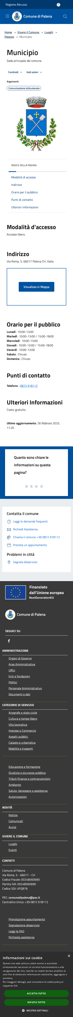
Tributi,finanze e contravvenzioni (29, 778)
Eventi (13, 850)
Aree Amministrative (22, 664)
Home (8, 32)
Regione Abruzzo (16, 4)
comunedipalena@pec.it (24, 897)
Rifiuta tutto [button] (36, 1002)
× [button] (68, 956)
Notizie (13, 815)
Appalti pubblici (18, 736)
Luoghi (49, 32)
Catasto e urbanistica (22, 742)
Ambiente (15, 784)
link (15, 985)
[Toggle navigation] (7, 16)
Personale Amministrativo (25, 688)
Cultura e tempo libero (23, 718)
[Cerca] (65, 16)
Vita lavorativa (18, 724)
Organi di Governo (20, 658)
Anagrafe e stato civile (23, 712)
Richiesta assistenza (21, 937)
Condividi (13, 72)
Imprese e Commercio (22, 730)
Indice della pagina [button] (23, 165)
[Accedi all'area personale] (58, 4)
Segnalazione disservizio (24, 925)
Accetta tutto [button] (36, 993)
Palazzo (9, 36)
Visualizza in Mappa (36, 287)
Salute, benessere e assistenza (28, 790)
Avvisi (12, 827)
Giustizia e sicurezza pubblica (27, 772)
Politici (13, 682)
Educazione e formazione (24, 766)
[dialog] (36, 984)
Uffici (12, 670)
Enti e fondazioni (19, 676)
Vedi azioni (32, 72)
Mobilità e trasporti (21, 748)
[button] (36, 1010)
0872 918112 (29, 385)
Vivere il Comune (28, 32)
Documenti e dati (19, 694)
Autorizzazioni (18, 796)
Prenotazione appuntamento (27, 919)
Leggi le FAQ (16, 931)
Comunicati (16, 821)
